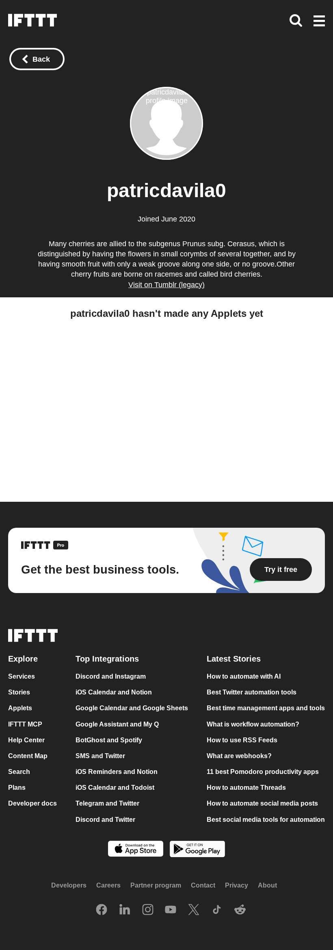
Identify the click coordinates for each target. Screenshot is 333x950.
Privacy (236, 885)
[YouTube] (170, 910)
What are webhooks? (239, 755)
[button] (319, 21)
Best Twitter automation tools (251, 692)
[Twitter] (193, 910)
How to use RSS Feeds (242, 740)
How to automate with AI (244, 676)
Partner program (155, 885)
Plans (17, 787)
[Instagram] (148, 910)
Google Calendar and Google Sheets (132, 708)
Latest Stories (234, 658)
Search (19, 771)
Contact (203, 885)
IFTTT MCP (25, 723)
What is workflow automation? (253, 723)
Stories (19, 692)
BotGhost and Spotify (109, 740)
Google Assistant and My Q (117, 723)
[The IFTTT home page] (32, 20)
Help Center (26, 740)
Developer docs (32, 803)
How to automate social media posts (262, 803)
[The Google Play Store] (197, 850)
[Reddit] (240, 910)
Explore (23, 658)
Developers (68, 885)
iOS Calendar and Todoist (115, 787)
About (267, 885)
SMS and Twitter (100, 755)
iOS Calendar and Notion (114, 692)
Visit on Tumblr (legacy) (166, 285)
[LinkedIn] (124, 910)
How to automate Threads (246, 787)
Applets (20, 708)
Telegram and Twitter (107, 803)
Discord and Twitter (105, 819)
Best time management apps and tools (266, 708)
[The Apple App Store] (135, 849)
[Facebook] (101, 910)
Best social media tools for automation (266, 819)
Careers (108, 885)
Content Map (28, 755)
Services (21, 676)
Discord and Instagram (111, 676)
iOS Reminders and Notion (117, 771)
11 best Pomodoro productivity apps (263, 771)
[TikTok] (217, 910)
